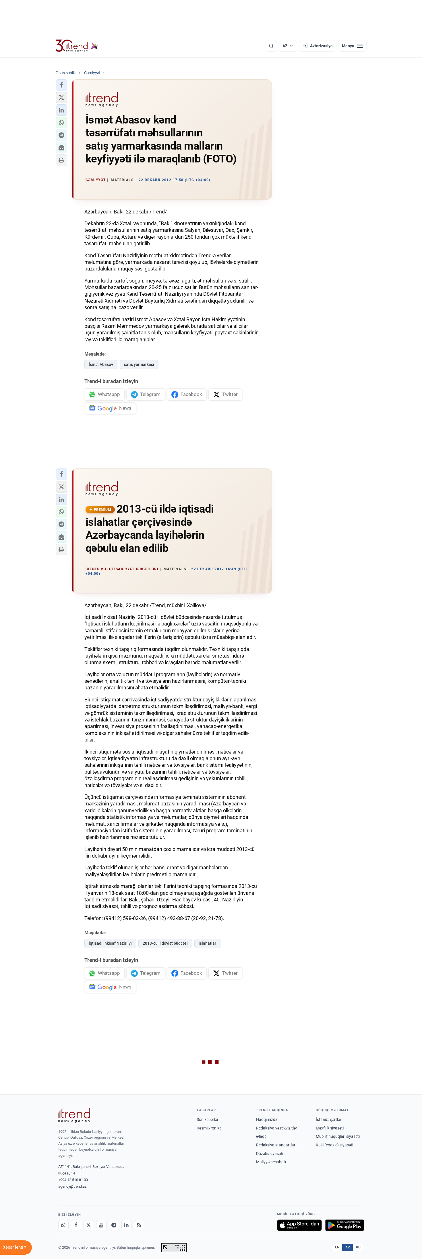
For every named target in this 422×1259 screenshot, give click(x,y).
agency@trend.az (72, 1186)
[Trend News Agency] (74, 1115)
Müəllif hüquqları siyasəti (338, 1136)
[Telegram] (114, 1225)
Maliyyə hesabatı (271, 1162)
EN (337, 1247)
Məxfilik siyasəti (330, 1128)
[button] (61, 85)
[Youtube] (101, 1225)
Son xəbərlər (207, 1119)
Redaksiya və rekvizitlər (276, 1128)
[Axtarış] (271, 46)
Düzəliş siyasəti (269, 1153)
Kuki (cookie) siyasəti (334, 1145)
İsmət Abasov (101, 364)
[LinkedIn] (126, 1225)
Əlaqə (261, 1136)
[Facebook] (76, 1225)
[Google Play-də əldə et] (344, 1225)
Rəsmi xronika (209, 1128)
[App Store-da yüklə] (299, 1225)
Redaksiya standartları (276, 1145)
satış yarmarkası (139, 364)
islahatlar (207, 943)
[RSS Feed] (139, 1225)
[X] (89, 1225)
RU (358, 1247)
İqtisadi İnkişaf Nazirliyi (110, 943)
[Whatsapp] (63, 1225)
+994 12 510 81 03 (73, 1180)
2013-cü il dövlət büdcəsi (165, 943)
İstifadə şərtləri (329, 1119)
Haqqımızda (267, 1119)
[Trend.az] (77, 46)
